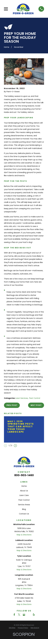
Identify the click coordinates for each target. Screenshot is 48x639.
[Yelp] (34, 614)
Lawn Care (24, 495)
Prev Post (12, 405)
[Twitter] (19, 614)
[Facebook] (14, 614)
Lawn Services (22, 398)
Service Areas (24, 504)
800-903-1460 (24, 475)
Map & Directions (24, 534)
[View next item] (15, 445)
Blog (24, 509)
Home (24, 486)
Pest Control (34, 398)
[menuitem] (12, 627)
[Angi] (29, 614)
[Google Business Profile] (24, 614)
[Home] (23, 9)
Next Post (36, 405)
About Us (24, 490)
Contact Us (24, 514)
